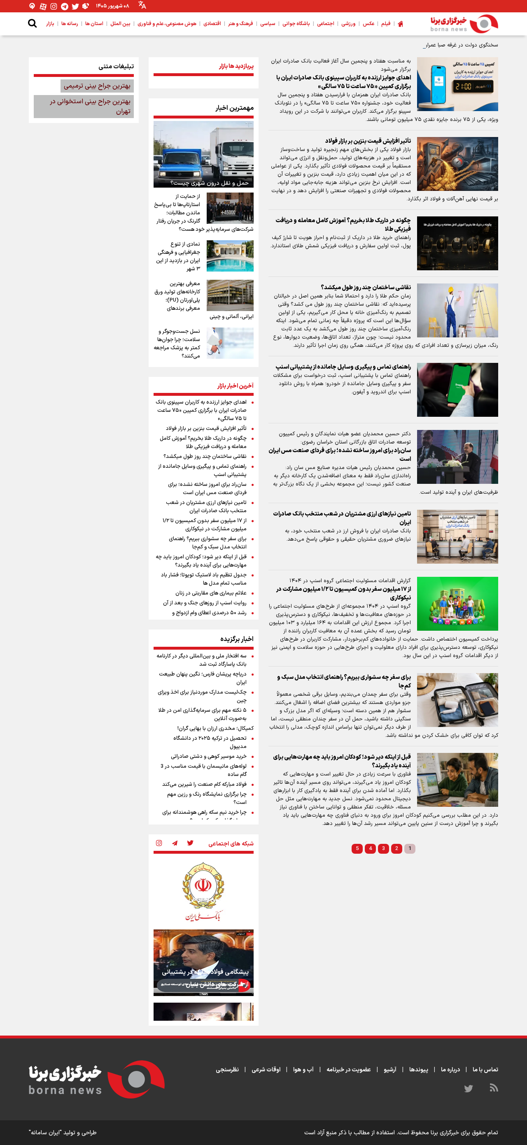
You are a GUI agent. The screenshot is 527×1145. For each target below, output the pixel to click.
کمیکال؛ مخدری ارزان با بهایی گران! (215, 729)
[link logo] (464, 23)
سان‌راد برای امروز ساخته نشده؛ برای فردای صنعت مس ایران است (339, 455)
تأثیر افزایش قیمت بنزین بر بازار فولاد (368, 141)
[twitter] (190, 843)
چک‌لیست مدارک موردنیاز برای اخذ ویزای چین (202, 696)
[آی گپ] (32, 6)
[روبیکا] (86, 6)
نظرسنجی (227, 1070)
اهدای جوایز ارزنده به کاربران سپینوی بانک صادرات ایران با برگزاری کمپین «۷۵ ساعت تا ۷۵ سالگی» (343, 82)
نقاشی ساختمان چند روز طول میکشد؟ (366, 287)
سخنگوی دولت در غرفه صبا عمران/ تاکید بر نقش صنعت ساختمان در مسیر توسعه (406, 45)
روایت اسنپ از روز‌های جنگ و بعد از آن (205, 603)
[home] (400, 24)
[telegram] (174, 843)
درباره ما (450, 1070)
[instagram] (159, 843)
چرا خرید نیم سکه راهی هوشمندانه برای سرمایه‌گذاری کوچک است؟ (204, 816)
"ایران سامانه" (45, 1133)
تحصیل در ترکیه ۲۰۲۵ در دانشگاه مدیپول (210, 742)
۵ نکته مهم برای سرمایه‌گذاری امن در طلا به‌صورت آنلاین (203, 714)
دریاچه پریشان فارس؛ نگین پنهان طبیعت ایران (203, 678)
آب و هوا (303, 1070)
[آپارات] (43, 6)
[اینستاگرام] (54, 6)
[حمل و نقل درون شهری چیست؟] (204, 154)
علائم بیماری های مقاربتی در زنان (211, 593)
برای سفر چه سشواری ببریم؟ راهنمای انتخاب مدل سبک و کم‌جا (344, 681)
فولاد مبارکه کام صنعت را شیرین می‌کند (204, 784)
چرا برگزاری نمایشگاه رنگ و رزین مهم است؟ (207, 798)
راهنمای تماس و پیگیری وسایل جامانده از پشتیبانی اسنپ (343, 367)
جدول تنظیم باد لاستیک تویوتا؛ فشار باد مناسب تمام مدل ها (204, 579)
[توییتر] (75, 6)
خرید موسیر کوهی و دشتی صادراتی (209, 756)
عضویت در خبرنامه (348, 1070)
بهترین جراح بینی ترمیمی (97, 86)
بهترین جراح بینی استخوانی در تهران (90, 106)
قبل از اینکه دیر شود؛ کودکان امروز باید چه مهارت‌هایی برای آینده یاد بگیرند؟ (342, 761)
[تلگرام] (64, 6)
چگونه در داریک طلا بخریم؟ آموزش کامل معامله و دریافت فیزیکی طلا (343, 225)
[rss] (494, 1089)
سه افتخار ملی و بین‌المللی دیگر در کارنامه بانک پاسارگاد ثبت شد (201, 660)
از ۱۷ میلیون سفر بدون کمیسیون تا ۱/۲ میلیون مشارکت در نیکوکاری (343, 593)
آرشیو (390, 1070)
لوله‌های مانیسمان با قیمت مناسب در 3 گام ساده (204, 770)
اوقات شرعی (266, 1070)
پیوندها (418, 1070)
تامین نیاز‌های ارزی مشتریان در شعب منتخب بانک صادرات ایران (342, 518)
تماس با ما (485, 1070)
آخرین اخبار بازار (235, 386)
